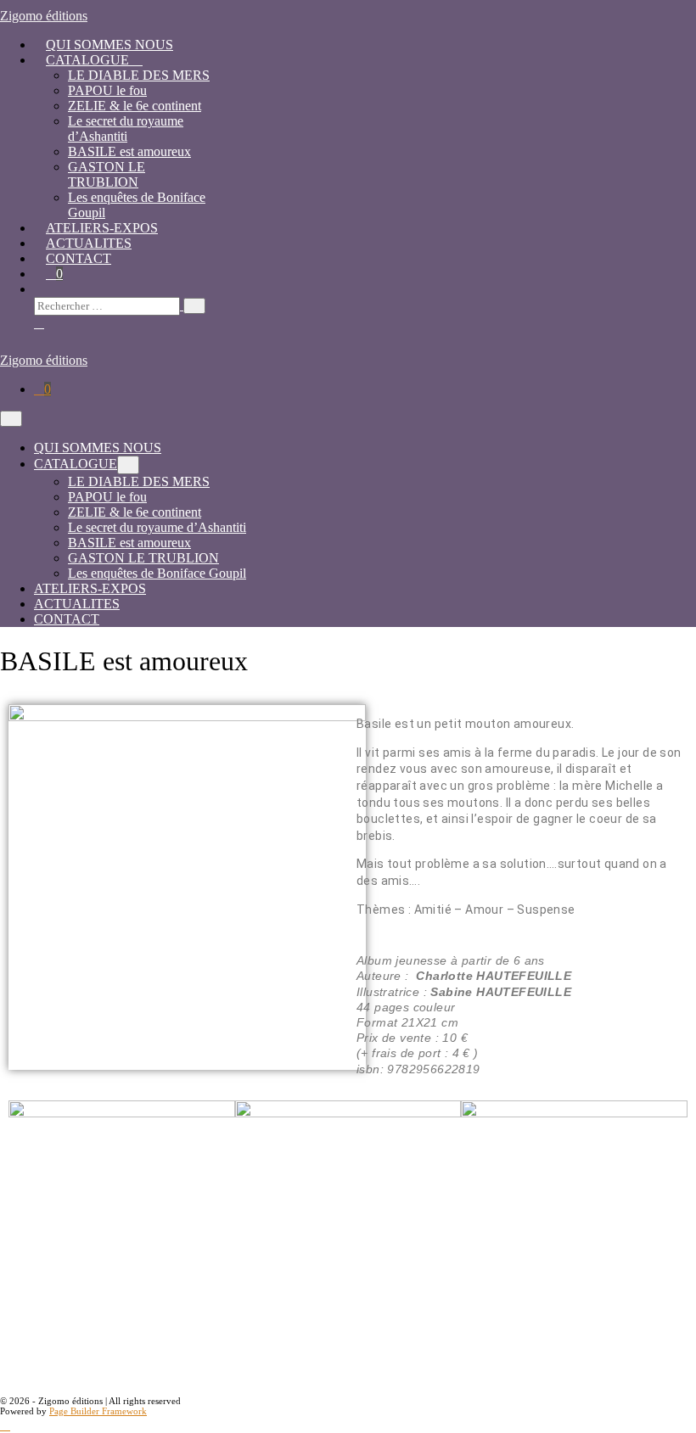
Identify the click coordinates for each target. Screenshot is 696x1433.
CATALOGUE (89, 60)
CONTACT (78, 258)
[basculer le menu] (128, 465)
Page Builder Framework (98, 1411)
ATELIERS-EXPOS (102, 228)
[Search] (194, 306)
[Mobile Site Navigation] (11, 419)
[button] (309, 306)
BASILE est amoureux (129, 151)
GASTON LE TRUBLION (106, 174)
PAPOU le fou (107, 90)
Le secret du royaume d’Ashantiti (125, 128)
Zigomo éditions (43, 15)
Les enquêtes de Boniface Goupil (157, 573)
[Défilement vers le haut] (5, 1425)
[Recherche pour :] (119, 305)
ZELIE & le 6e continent (134, 105)
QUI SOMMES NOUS (109, 44)
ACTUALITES (89, 243)
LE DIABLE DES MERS (139, 75)
